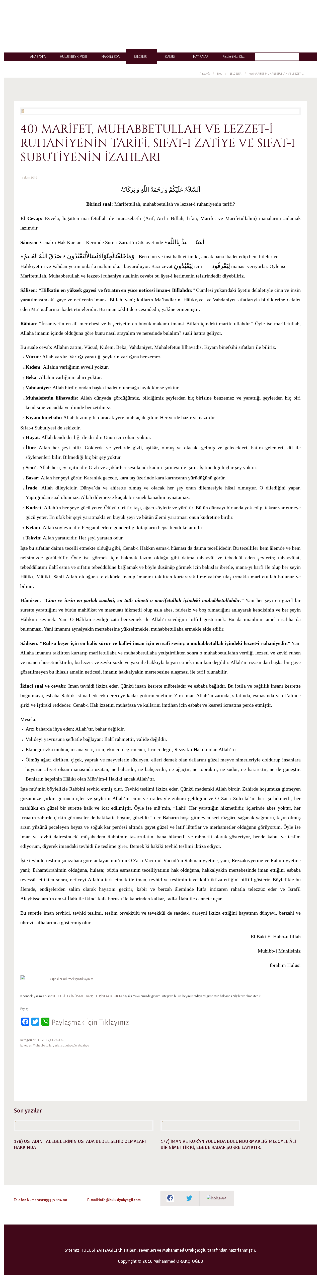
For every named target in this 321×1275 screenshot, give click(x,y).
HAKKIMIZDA (111, 57)
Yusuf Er (76, 1072)
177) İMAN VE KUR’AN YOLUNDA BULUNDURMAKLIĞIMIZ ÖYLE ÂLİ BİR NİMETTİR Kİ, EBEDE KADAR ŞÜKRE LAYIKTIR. (228, 1144)
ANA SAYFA (38, 57)
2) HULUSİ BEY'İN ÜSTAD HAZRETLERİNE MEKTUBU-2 (86, 996)
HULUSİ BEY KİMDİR (73, 57)
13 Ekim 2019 (28, 177)
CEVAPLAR (57, 1040)
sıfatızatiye (81, 1045)
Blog (219, 73)
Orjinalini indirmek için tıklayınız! (71, 979)
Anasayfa (205, 73)
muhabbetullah (43, 1045)
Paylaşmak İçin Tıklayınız (90, 1022)
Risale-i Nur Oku (234, 57)
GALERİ (170, 57)
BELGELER (140, 57)
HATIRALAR (200, 57)
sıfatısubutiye (63, 1045)
